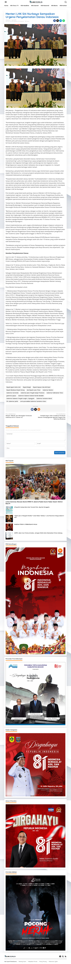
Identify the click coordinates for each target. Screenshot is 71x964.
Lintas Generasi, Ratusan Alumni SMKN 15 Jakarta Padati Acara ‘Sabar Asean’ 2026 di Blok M (34, 502)
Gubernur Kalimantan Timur (55, 393)
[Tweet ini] (57, 20)
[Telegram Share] (60, 20)
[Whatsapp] (63, 20)
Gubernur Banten (48, 390)
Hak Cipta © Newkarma (10, 961)
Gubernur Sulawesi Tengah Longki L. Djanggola (20, 398)
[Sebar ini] (54, 20)
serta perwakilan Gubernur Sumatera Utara (33, 401)
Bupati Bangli (27, 387)
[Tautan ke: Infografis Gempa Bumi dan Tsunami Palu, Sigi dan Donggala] (9, 510)
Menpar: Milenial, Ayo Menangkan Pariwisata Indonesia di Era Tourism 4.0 (19, 415)
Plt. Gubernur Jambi (12, 401)
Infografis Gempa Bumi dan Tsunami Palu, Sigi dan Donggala (31, 507)
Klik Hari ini (8, 21)
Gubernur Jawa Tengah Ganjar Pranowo (32, 393)
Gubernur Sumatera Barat (44, 398)
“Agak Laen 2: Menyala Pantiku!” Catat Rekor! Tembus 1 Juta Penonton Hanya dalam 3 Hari (39, 516)
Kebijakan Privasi (32, 961)
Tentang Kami (22, 961)
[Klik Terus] (36, 2)
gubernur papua (11, 395)
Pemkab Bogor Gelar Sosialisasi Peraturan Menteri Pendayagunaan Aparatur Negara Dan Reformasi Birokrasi (51, 416)
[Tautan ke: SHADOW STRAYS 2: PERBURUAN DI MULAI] (9, 527)
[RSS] (38, 409)
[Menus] (5, 2)
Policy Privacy (43, 961)
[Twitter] (35, 409)
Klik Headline (14, 21)
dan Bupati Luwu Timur (33, 390)
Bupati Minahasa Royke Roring (15, 390)
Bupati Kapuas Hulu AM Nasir (41, 387)
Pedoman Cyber (53, 961)
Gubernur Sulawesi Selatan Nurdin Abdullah (31, 395)
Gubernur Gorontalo (12, 393)
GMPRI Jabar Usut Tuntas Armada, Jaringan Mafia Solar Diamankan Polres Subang (38, 533)
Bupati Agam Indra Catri (13, 387)
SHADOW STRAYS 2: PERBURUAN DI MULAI (25, 524)
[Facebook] (32, 409)
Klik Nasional (21, 21)
